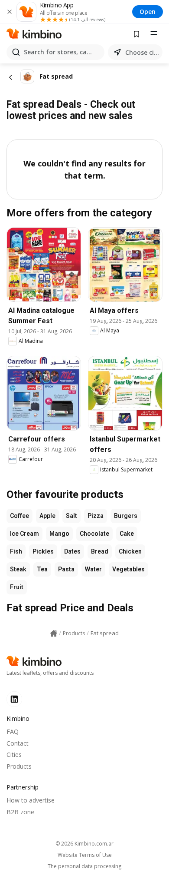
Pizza (96, 515)
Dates (72, 551)
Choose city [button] (142, 52)
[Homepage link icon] (53, 633)
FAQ (12, 731)
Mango (59, 533)
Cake (127, 533)
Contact (17, 743)
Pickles (43, 551)
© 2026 (84, 843)
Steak (18, 569)
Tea (42, 569)
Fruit (16, 587)
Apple (47, 515)
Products (19, 766)
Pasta (66, 569)
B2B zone (20, 812)
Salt (71, 515)
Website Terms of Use (85, 855)
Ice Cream (24, 533)
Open (148, 11)
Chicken (130, 551)
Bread (99, 551)
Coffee (19, 515)
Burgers (125, 515)
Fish (16, 551)
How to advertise (30, 800)
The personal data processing (84, 866)
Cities (14, 754)
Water (93, 569)
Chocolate (94, 533)
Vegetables (128, 569)
